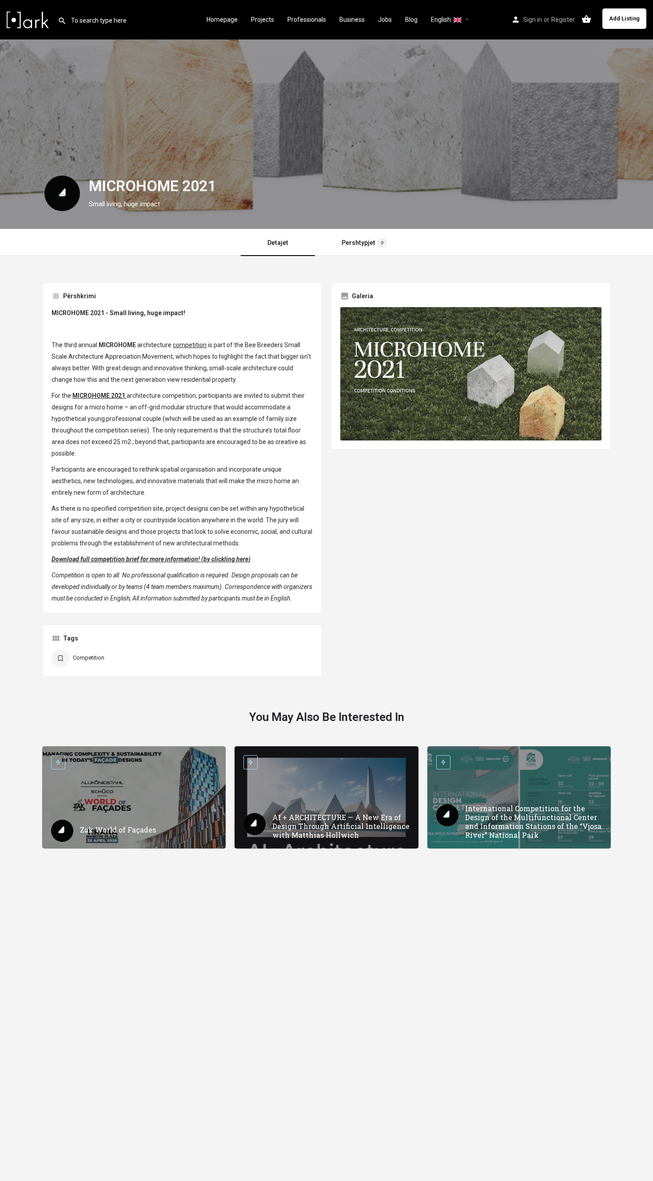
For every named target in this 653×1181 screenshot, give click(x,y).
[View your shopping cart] (586, 19)
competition (190, 344)
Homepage (222, 19)
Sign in (532, 19)
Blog (411, 19)
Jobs (385, 19)
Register (563, 19)
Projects (262, 19)
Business (352, 19)
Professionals (306, 19)
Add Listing (624, 18)
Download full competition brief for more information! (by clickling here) (151, 559)
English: (442, 19)
